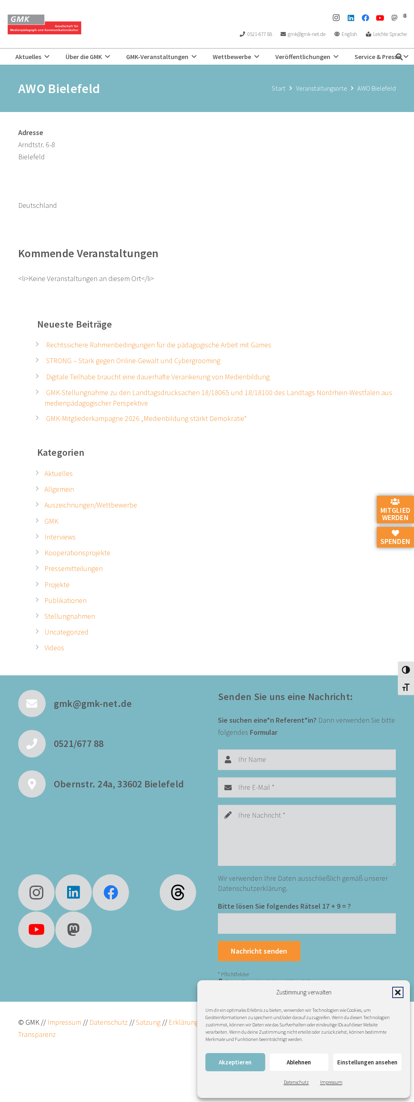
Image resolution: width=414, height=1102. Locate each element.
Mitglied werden (395, 514)
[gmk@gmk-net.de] (36, 703)
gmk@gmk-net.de (93, 703)
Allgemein (59, 489)
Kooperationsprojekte (77, 552)
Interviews (60, 536)
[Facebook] (365, 18)
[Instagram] (336, 18)
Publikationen (65, 600)
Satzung (147, 1022)
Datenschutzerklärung (252, 888)
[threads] (405, 16)
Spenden (395, 541)
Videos (54, 647)
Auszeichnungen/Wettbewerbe (90, 505)
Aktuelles (58, 473)
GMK (51, 521)
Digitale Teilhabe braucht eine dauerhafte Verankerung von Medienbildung (158, 376)
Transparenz (37, 1034)
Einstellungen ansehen (367, 1062)
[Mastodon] (394, 18)
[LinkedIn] (351, 18)
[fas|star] (178, 892)
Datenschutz (296, 1082)
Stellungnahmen (69, 616)
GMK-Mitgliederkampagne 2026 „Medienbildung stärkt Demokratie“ (146, 418)
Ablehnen (299, 1062)
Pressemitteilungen (73, 568)
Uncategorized (66, 632)
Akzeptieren (235, 1062)
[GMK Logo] (44, 24)
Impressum (331, 1082)
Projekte (57, 584)
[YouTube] (380, 18)
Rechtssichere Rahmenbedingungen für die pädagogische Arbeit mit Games (158, 344)
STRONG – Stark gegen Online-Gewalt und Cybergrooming (133, 360)
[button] (398, 992)
